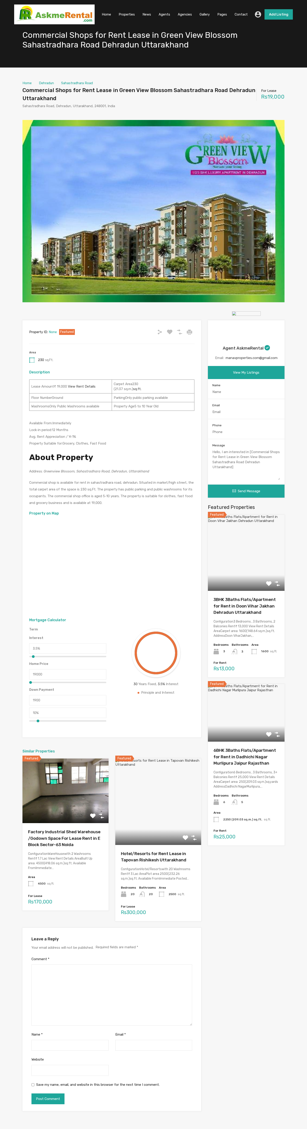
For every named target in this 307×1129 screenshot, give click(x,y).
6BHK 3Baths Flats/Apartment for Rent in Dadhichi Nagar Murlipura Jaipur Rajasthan (245, 757)
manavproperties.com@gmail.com (252, 358)
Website (37, 1059)
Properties (127, 14)
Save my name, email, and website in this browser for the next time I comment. (98, 1085)
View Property (65, 810)
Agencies (185, 14)
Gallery (205, 14)
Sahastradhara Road (77, 83)
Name (37, 1034)
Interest (36, 638)
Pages (222, 14)
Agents (164, 14)
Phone (217, 425)
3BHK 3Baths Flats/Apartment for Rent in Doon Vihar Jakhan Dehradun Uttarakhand (245, 606)
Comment (40, 959)
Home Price (38, 664)
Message (218, 445)
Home (106, 14)
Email (120, 1034)
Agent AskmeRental (244, 348)
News (146, 14)
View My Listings (246, 372)
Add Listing (278, 14)
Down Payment (41, 690)
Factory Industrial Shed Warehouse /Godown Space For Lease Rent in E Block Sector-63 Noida (64, 838)
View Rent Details (81, 386)
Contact (241, 14)
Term (33, 629)
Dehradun (46, 83)
